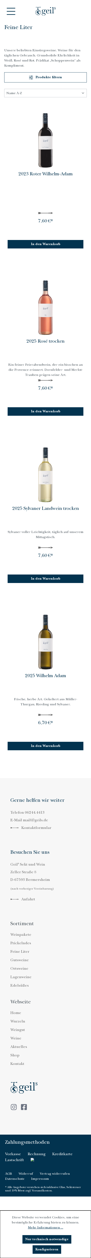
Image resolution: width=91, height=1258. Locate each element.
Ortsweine (19, 968)
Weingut (17, 1029)
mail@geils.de (35, 820)
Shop (14, 1055)
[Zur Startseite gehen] (45, 11)
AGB (8, 1174)
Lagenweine (21, 977)
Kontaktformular (36, 827)
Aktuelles (18, 1046)
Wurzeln (17, 1021)
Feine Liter (19, 951)
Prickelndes (20, 943)
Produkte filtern (48, 77)
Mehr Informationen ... (45, 1227)
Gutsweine (19, 960)
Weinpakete (20, 934)
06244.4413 (35, 812)
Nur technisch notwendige (47, 1239)
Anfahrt (28, 899)
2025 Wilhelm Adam (45, 676)
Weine (15, 1038)
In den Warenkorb (45, 244)
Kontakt (17, 1063)
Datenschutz (14, 1179)
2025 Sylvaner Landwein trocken (45, 508)
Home (15, 1012)
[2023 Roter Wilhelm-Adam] (45, 137)
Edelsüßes (19, 985)
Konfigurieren (46, 1249)
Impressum (40, 1179)
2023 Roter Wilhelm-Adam (45, 174)
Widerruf (26, 1174)
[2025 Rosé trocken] (45, 304)
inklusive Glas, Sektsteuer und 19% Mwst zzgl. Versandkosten (43, 1188)
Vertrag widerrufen (55, 1174)
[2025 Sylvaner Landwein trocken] (45, 471)
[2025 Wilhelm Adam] (45, 638)
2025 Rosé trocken (45, 341)
